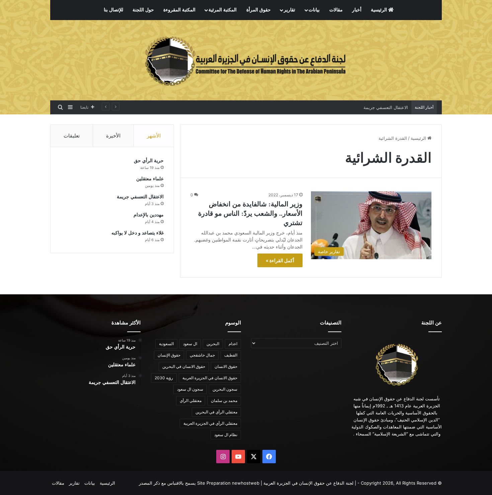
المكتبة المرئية (223, 9)
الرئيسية (379, 9)
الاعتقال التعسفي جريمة (385, 107)
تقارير (289, 9)
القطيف (230, 355)
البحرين (213, 343)
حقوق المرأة (258, 9)
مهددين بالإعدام (149, 214)
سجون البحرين (225, 389)
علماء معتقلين (150, 178)
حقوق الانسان (226, 366)
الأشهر (154, 135)
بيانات (314, 9)
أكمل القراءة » (280, 260)
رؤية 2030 (164, 377)
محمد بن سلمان (224, 400)
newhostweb (245, 483)
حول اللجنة (143, 9)
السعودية (166, 343)
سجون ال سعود (190, 389)
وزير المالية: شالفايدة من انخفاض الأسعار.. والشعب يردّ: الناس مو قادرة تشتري (250, 213)
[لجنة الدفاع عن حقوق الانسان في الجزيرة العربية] (246, 60)
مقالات (336, 9)
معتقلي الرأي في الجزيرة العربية (210, 423)
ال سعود (190, 343)
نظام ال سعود (225, 434)
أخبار (356, 9)
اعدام (233, 343)
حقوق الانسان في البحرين (183, 366)
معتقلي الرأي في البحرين (216, 411)
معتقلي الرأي (190, 400)
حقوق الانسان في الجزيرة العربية (209, 377)
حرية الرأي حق (149, 160)
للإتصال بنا (113, 9)
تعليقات (72, 135)
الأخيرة (113, 135)
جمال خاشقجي (202, 355)
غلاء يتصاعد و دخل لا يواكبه (137, 232)
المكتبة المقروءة (179, 9)
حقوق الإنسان (169, 355)
